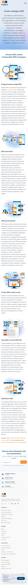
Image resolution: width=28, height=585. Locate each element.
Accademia (3, 531)
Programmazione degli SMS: (11, 84)
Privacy (13, 578)
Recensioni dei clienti (6, 568)
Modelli (3, 516)
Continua (20, 578)
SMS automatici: (7, 151)
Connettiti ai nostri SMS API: (11, 340)
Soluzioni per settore (6, 510)
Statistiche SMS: (7, 399)
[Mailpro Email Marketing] (3, 495)
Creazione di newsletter (7, 514)
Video (2, 535)
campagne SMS (11, 90)
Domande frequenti (6, 548)
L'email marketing (5, 537)
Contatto (3, 566)
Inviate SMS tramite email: (10, 292)
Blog (2, 529)
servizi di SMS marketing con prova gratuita (13, 442)
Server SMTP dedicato (6, 518)
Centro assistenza (5, 545)
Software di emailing (6, 512)
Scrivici (2, 550)
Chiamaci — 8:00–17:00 (7, 552)
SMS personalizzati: (8, 221)
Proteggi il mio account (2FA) (8, 554)
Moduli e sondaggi (5, 522)
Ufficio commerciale (6, 564)
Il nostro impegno (5, 562)
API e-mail (3, 520)
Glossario (3, 533)
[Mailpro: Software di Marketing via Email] (4, 3)
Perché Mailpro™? (5, 560)
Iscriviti (24, 462)
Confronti (3, 539)
